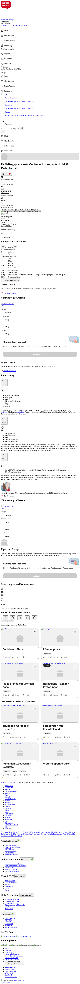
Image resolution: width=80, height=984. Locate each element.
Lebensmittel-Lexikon (12, 901)
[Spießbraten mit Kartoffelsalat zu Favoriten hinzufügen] (75, 708)
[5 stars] (34, 617)
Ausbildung (9, 886)
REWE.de (4, 782)
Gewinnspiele (9, 853)
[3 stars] (19, 617)
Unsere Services (10, 851)
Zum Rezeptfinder (9, 293)
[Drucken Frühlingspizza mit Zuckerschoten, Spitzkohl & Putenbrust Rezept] (3, 174)
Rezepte (12, 782)
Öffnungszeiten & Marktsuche (15, 905)
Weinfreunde (9, 924)
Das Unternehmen (11, 882)
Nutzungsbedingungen (12, 954)
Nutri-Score (9, 909)
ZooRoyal (8, 925)
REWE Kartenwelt (11, 922)
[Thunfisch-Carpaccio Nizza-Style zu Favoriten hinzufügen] (34, 708)
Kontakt (7, 890)
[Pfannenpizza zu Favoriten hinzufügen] (75, 632)
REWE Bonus (9, 849)
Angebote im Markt (11, 845)
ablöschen (20, 412)
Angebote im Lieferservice (13, 847)
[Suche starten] (22, 128)
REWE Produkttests (11, 854)
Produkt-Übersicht (11, 869)
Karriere (7, 884)
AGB (7, 948)
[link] (42, 99)
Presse (7, 888)
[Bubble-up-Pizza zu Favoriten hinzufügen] (34, 632)
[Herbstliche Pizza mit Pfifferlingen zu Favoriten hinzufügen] (75, 666)
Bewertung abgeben (8, 621)
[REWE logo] (4, 94)
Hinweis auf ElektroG (12, 960)
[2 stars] (12, 617)
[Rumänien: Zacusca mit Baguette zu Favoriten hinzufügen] (34, 746)
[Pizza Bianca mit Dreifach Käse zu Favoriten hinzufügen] (34, 666)
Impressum (8, 952)
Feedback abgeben (40, 354)
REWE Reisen (10, 918)
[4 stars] (27, 617)
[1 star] (5, 617)
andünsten (4, 412)
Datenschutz (9, 950)
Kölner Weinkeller (11, 927)
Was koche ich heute (12, 907)
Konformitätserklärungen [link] (13, 961)
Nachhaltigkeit (10, 881)
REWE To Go (9, 920)
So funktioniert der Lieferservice (15, 866)
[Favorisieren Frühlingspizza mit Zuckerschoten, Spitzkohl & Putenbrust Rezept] (8, 174)
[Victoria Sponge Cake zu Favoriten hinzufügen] (75, 746)
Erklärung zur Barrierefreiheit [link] (14, 964)
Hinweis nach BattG (11, 958)
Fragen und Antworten (12, 899)
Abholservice (9, 867)
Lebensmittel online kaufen (14, 864)
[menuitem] (40, 30)
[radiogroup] (40, 617)
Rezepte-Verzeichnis (11, 903)
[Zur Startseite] (8, 13)
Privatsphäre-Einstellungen (14, 956)
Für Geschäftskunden (12, 871)
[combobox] (10, 129)
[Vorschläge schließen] (3, 131)
